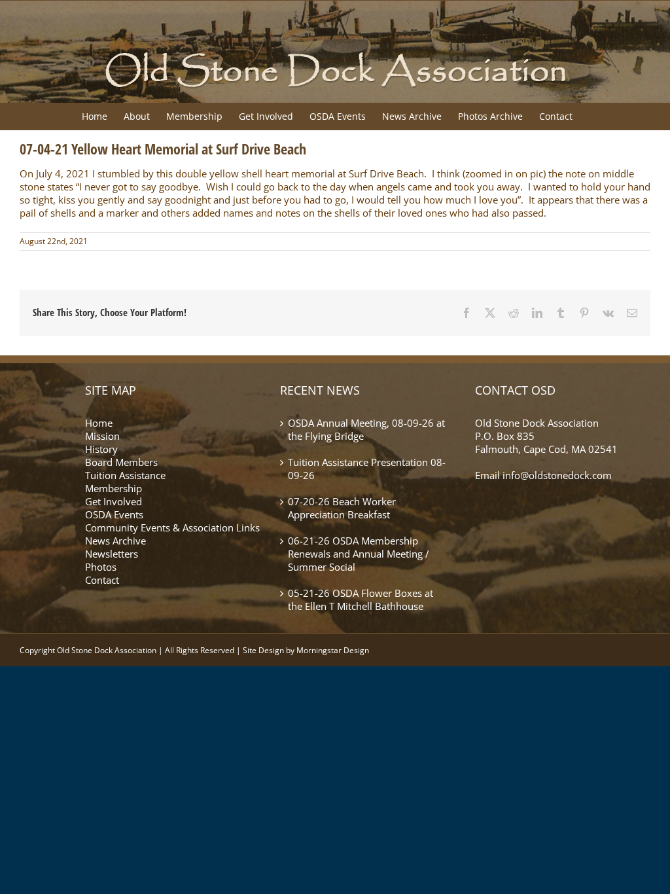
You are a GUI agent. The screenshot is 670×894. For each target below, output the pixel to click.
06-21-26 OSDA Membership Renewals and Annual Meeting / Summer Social (358, 554)
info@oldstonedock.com (557, 475)
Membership (113, 488)
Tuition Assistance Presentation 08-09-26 (367, 469)
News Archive (115, 540)
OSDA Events (114, 514)
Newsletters (111, 553)
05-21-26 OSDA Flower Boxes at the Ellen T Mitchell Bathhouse (360, 600)
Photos (100, 566)
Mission (102, 435)
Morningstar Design (332, 650)
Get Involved (113, 501)
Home (99, 422)
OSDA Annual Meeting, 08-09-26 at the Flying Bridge (366, 429)
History (101, 449)
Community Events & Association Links (172, 527)
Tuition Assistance (125, 475)
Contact (102, 579)
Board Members (121, 462)
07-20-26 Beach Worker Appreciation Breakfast (342, 508)
